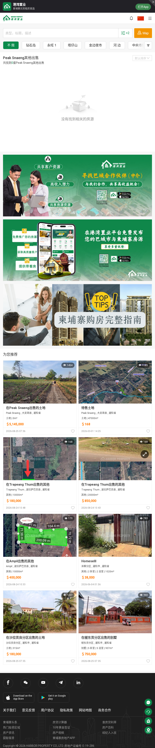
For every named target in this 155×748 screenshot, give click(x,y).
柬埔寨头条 (10, 722)
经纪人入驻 (109, 732)
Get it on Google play (57, 697)
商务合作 (104, 710)
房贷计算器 (60, 722)
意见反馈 (28, 710)
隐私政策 (66, 710)
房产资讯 (8, 732)
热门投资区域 (11, 727)
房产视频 (58, 732)
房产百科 (108, 727)
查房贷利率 (109, 722)
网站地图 (85, 710)
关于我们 (9, 710)
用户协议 (47, 710)
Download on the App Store (22, 697)
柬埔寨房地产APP (64, 738)
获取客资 (8, 738)
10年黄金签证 (61, 727)
